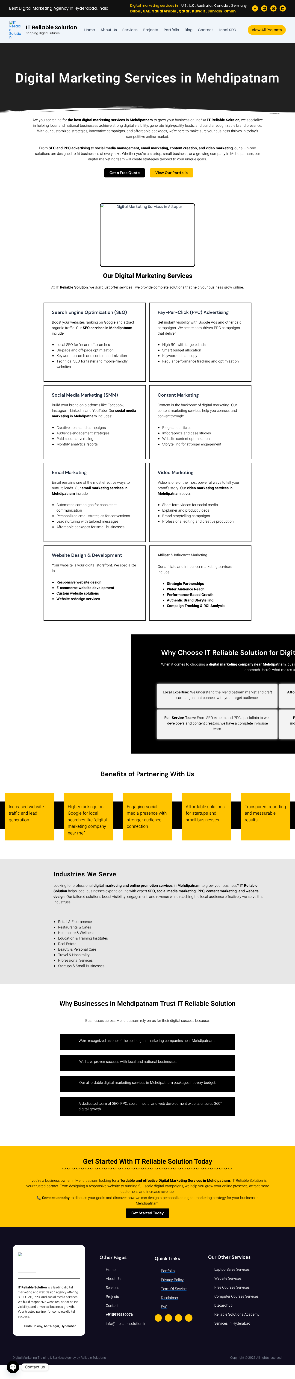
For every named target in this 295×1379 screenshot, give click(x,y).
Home (89, 29)
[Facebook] (255, 8)
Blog (188, 29)
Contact (205, 29)
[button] (267, 30)
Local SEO (227, 29)
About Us (108, 29)
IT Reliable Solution (51, 27)
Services (130, 29)
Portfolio (171, 29)
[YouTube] (264, 8)
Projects (150, 29)
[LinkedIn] (283, 8)
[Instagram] (273, 8)
